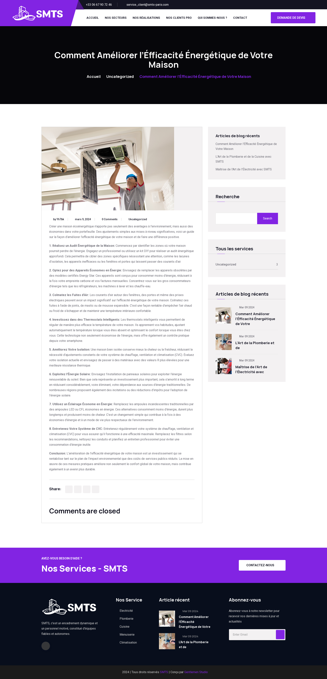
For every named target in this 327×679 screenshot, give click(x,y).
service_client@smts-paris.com (147, 4)
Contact (240, 18)
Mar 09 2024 (246, 307)
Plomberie (126, 618)
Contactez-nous (260, 565)
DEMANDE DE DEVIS (291, 18)
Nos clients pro (179, 18)
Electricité (126, 610)
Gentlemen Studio (196, 672)
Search (267, 218)
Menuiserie (127, 634)
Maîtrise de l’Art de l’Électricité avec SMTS (244, 169)
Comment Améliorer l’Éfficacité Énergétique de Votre (255, 319)
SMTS (164, 672)
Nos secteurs (116, 18)
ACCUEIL (92, 18)
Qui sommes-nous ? (212, 18)
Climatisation (128, 642)
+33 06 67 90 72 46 (99, 4)
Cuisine (124, 626)
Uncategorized (120, 76)
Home (81, 76)
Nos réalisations (146, 18)
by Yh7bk (58, 219)
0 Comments (110, 219)
